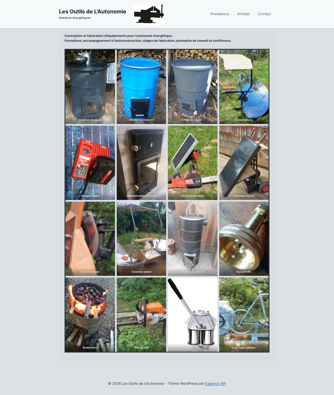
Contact (264, 14)
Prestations (220, 14)
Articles (243, 14)
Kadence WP (215, 383)
